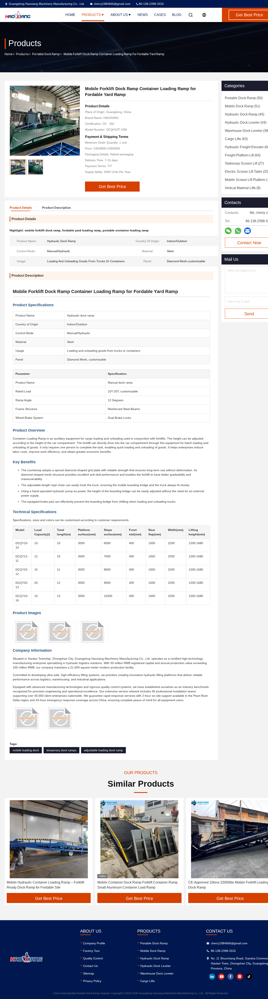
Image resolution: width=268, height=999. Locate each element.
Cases (160, 15)
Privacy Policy (92, 981)
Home (70, 15)
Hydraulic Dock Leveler (155, 966)
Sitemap (88, 973)
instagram (240, 976)
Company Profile (94, 943)
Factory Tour (91, 950)
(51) (242, 106)
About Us (119, 15)
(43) (245, 122)
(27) (244, 163)
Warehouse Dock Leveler (157, 973)
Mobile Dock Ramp (152, 950)
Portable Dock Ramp (46, 54)
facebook (230, 976)
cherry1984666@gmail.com (112, 3)
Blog (176, 15)
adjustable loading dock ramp (103, 750)
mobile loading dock (26, 750)
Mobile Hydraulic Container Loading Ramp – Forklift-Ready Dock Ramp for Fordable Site (46, 885)
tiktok (249, 976)
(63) (236, 139)
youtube (221, 976)
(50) (244, 98)
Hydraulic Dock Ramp (154, 958)
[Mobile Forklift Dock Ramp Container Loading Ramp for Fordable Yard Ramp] (45, 121)
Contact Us (90, 966)
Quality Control (93, 958)
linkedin (212, 976)
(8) (242, 188)
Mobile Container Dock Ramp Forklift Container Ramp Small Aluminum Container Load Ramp (137, 885)
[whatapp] (238, 231)
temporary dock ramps (61, 750)
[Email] (247, 231)
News (143, 15)
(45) (244, 114)
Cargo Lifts (147, 981)
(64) (242, 155)
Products (91, 15)
